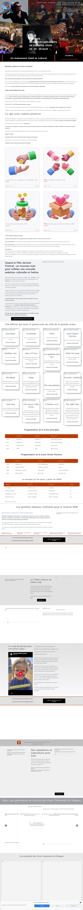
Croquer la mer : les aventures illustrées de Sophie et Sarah (21, 888)
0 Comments (36, 898)
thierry (6, 898)
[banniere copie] (41, 547)
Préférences (73, 905)
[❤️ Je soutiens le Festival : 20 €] (60, 163)
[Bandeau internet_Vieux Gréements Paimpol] (10, 501)
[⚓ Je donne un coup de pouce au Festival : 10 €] (22, 163)
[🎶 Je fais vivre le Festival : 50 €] (22, 207)
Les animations (25, 898)
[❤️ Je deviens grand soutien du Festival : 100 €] (60, 207)
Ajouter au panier (10, 186)
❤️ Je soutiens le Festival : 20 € (54, 180)
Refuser (57, 905)
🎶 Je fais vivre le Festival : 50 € (16, 224)
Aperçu (37, 186)
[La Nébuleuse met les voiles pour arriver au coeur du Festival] (61, 873)
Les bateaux (31, 898)
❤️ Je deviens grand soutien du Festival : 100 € (59, 224)
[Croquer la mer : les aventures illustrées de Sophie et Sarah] (21, 867)
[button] (80, 902)
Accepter (42, 905)
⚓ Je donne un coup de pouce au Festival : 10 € (21, 180)
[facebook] (19, 742)
